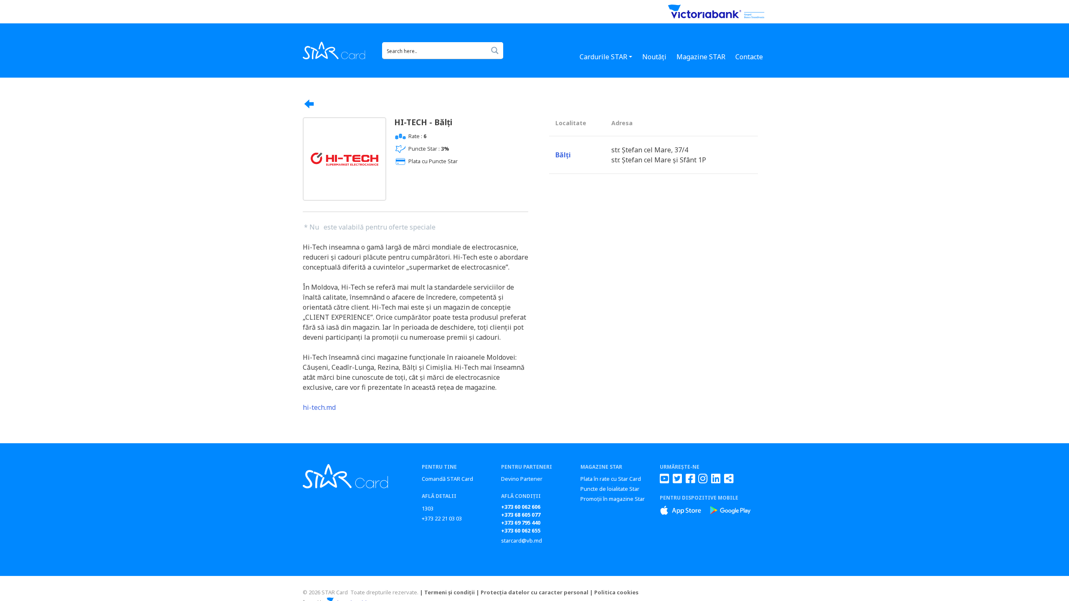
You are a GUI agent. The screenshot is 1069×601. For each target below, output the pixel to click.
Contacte (749, 56)
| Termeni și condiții (447, 592)
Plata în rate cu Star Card (610, 478)
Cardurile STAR (603, 56)
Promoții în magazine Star (612, 499)
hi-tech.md (319, 407)
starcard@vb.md (521, 540)
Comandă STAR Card (447, 478)
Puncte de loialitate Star (609, 488)
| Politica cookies (614, 592)
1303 (427, 508)
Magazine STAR (700, 56)
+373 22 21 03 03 (442, 518)
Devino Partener (521, 478)
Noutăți (654, 56)
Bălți (563, 154)
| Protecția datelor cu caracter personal (532, 592)
